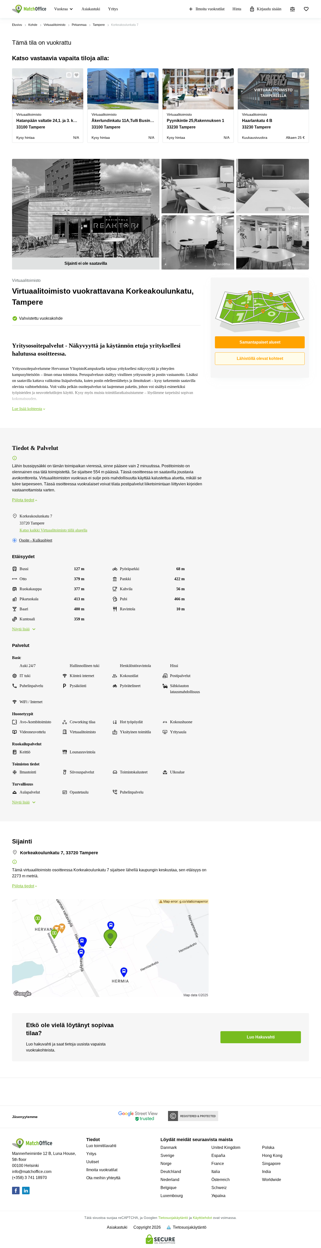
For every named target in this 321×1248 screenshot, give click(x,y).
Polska (268, 1147)
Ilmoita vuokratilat (210, 9)
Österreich (220, 1179)
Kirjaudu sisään (269, 9)
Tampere (99, 24)
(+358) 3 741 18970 (29, 1177)
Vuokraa (61, 9)
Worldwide (271, 1179)
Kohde (32, 24)
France (217, 1163)
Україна (218, 1196)
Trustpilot (19, 1091)
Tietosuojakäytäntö (173, 1218)
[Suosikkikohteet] (306, 9)
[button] (67, 75)
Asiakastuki (91, 9)
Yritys (113, 9)
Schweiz (219, 1188)
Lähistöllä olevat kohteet (260, 358)
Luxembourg (171, 1196)
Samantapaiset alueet (259, 342)
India (266, 1171)
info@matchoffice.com (31, 1171)
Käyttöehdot (202, 1218)
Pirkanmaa (79, 24)
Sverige (167, 1155)
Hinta (236, 9)
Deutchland (170, 1171)
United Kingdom (225, 1147)
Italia (215, 1171)
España (218, 1155)
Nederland (169, 1179)
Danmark (168, 1147)
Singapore (271, 1163)
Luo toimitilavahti (101, 1146)
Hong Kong (272, 1155)
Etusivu (17, 24)
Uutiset (92, 1162)
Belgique (168, 1188)
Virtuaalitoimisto (54, 24)
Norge (166, 1163)
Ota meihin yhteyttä (103, 1178)
